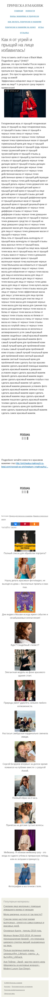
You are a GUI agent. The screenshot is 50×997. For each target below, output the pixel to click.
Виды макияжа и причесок (24, 16)
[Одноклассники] (34, 524)
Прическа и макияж (25, 5)
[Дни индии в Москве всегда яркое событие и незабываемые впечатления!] (25, 611)
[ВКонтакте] (15, 524)
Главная (18, 10)
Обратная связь (9, 993)
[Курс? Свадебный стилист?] (25, 641)
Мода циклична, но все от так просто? (22, 914)
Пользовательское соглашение (22, 986)
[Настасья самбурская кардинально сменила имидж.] (25, 730)
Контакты (7, 986)
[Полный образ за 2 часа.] (25, 794)
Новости (30, 10)
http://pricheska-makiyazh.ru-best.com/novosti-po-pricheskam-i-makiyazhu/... (24, 465)
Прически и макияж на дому (20, 27)
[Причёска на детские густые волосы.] (25, 821)
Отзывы (24, 32)
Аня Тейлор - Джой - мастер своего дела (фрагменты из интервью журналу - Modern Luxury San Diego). (24, 965)
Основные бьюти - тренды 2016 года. (22, 931)
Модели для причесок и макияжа (20, 516)
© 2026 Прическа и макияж (13, 983)
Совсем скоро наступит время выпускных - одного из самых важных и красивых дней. (23, 922)
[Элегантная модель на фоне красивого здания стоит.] (25, 668)
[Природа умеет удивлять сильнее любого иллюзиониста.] (25, 699)
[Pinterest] (25, 524)
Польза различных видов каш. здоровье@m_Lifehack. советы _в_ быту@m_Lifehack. (21, 953)
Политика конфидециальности (14, 990)
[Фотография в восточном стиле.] (25, 882)
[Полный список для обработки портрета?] (25, 549)
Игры (41, 27)
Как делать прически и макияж (24, 21)
